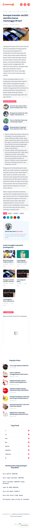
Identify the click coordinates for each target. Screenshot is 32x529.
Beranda (5, 11)
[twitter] (8, 217)
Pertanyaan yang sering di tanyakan (16, 499)
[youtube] (12, 520)
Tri (17, 434)
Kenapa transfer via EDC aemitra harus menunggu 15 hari (9, 280)
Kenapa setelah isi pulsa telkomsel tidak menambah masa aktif (19, 389)
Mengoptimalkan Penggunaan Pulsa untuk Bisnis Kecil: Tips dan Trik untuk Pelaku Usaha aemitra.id (18, 128)
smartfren (17, 450)
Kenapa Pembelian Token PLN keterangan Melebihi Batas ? (19, 397)
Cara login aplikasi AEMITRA (19, 366)
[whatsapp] (11, 217)
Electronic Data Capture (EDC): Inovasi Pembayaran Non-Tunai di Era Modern (18, 106)
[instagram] (9, 520)
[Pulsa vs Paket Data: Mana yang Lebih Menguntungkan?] (6, 121)
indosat (17, 446)
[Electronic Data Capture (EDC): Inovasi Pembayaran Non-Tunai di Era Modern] (6, 107)
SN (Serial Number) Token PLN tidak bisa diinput (19, 405)
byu (17, 442)
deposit (10, 213)
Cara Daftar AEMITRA (10, 474)
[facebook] (4, 217)
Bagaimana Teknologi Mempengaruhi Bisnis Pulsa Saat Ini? (19, 413)
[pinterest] (15, 217)
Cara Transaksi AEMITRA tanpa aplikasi (13, 482)
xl (17, 458)
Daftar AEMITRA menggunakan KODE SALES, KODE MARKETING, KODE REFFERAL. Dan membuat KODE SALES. (19, 373)
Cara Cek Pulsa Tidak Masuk (13, 495)
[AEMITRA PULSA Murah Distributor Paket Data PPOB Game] (8, 4)
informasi (16, 213)
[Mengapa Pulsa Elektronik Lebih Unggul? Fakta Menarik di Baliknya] (6, 114)
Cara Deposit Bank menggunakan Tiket (22, 280)
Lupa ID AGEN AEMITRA (10, 487)
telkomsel (17, 454)
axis (17, 438)
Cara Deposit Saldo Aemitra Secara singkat (22, 261)
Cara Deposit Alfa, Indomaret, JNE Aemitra (8, 300)
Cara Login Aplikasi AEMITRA (13, 478)
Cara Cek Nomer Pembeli (12, 491)
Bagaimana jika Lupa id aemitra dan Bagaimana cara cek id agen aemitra (18, 381)
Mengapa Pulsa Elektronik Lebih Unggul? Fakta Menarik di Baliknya (18, 114)
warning (10, 11)
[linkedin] (18, 217)
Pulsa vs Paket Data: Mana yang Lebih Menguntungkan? (18, 120)
